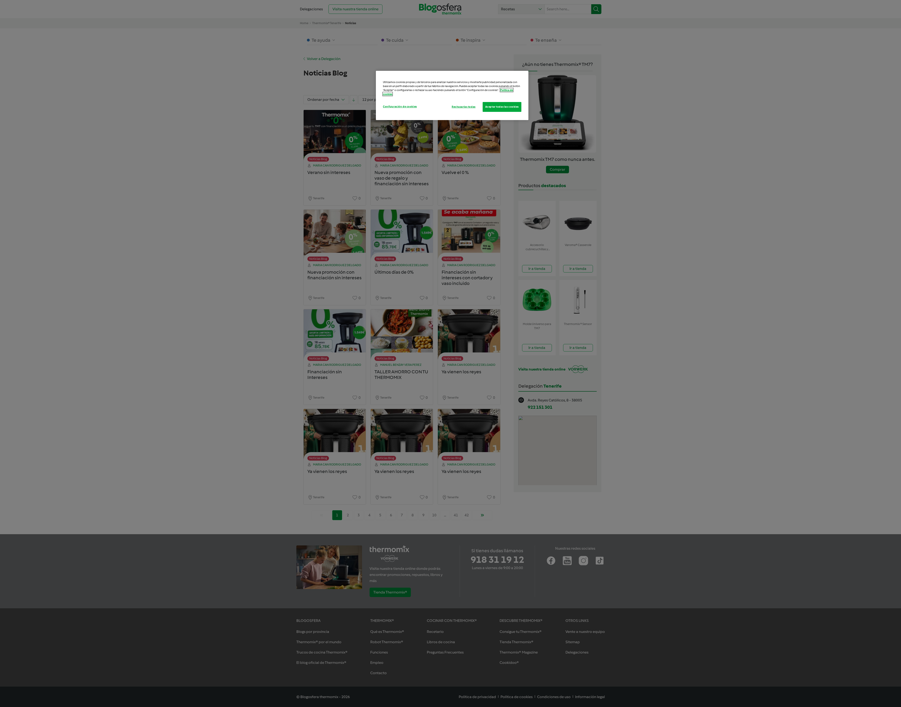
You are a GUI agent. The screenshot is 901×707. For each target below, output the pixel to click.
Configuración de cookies (400, 106)
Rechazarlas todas (464, 106)
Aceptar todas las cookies (502, 106)
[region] (452, 95)
